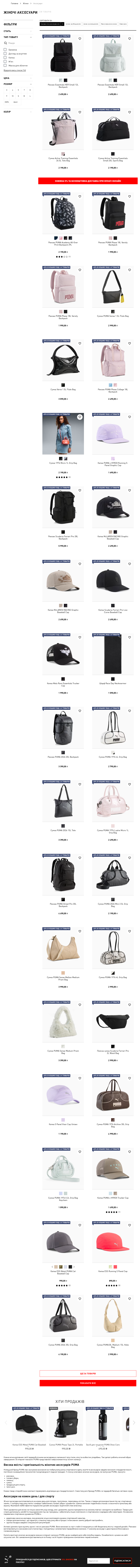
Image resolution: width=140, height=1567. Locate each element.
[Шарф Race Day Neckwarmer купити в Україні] (113, 654)
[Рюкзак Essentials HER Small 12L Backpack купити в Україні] (63, 55)
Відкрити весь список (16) (15, 70)
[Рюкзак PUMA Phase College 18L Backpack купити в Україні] (113, 360)
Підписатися (122, 1561)
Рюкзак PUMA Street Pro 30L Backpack (63, 905)
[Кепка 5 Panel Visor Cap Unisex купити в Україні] (63, 1095)
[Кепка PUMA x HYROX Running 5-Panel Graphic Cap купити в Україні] (113, 433)
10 (12, 96)
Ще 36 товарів (88, 1373)
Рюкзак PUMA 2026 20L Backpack (63, 757)
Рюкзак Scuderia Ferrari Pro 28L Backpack (63, 537)
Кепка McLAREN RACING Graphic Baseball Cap (112, 537)
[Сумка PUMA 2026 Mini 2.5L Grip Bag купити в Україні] (113, 874)
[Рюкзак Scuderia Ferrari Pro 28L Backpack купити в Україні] (63, 507)
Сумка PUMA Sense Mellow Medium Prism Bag (63, 978)
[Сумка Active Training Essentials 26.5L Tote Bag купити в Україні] (63, 129)
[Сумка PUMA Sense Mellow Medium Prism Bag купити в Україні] (63, 948)
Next (74, 1267)
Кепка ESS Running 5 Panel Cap (112, 1271)
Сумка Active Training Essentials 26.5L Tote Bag (63, 159)
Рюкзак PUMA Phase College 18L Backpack (113, 390)
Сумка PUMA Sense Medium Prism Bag (63, 1052)
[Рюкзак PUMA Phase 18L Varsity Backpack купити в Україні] (113, 213)
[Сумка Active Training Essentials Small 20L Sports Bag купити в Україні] (113, 129)
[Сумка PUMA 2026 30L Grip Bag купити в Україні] (63, 1315)
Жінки (25, 3)
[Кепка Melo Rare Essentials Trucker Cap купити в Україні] (63, 654)
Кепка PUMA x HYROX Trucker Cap (112, 1198)
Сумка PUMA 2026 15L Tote (63, 830)
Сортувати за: (46, 21)
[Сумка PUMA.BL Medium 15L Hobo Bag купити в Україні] (113, 1315)
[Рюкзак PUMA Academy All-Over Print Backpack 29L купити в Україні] (63, 213)
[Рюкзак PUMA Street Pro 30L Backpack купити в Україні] (63, 874)
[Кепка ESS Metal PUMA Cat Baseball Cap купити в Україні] (63, 1242)
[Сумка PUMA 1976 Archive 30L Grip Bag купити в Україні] (113, 1095)
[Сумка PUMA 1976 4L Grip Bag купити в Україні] (113, 727)
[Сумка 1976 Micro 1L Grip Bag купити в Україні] (63, 433)
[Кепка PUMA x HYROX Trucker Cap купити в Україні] (113, 1168)
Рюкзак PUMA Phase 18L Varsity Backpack (112, 243)
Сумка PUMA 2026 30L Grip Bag (63, 1344)
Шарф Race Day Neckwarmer (112, 683)
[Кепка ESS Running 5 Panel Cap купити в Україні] (113, 1242)
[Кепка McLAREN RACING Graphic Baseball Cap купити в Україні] (113, 507)
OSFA (7, 102)
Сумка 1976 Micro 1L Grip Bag (63, 463)
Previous (52, 1267)
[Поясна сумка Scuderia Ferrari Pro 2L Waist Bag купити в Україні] (113, 1021)
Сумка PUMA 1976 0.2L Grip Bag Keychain (63, 1199)
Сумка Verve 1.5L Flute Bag (63, 389)
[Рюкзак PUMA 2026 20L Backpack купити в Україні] (63, 727)
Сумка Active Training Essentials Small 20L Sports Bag (112, 159)
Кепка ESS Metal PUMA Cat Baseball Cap (63, 1272)
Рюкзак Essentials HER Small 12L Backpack (63, 86)
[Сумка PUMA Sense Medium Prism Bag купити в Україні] (63, 1021)
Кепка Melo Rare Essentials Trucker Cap (63, 684)
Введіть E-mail (93, 1561)
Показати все (88, 1383)
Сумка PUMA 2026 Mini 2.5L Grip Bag (113, 905)
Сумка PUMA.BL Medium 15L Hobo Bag (113, 1345)
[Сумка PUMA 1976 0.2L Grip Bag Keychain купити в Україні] (63, 1168)
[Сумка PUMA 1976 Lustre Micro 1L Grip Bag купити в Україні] (113, 801)
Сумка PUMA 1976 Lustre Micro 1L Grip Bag (113, 831)
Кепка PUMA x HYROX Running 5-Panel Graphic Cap (113, 464)
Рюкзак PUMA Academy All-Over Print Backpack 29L (63, 243)
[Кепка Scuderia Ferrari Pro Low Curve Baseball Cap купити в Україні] (113, 580)
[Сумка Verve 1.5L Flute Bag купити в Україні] (63, 360)
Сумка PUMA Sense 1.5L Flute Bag (113, 316)
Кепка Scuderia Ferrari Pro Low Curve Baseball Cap (112, 611)
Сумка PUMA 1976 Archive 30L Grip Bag (113, 1125)
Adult (16, 102)
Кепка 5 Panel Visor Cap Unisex (63, 1124)
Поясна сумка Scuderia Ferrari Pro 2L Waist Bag (113, 1052)
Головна (14, 3)
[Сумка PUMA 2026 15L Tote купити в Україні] (63, 801)
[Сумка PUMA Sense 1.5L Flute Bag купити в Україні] (113, 286)
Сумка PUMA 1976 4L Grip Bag (113, 757)
